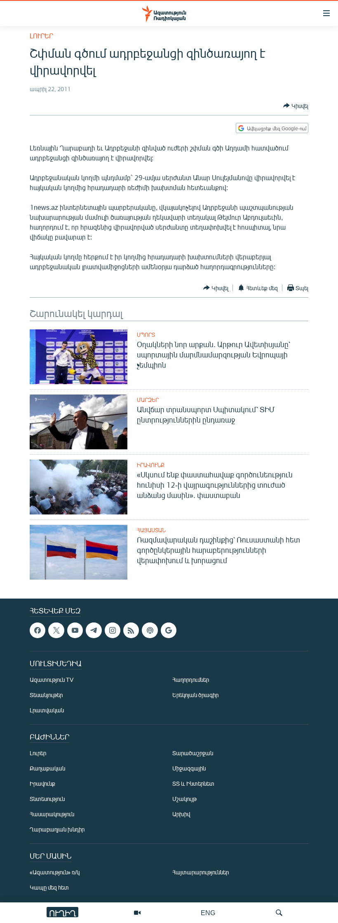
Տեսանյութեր (46, 695)
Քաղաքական (47, 768)
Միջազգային (189, 768)
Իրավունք (150, 465)
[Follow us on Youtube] (75, 630)
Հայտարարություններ (200, 872)
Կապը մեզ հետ (49, 887)
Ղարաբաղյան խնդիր (57, 829)
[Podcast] (149, 630)
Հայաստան (151, 530)
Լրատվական (47, 710)
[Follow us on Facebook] (37, 630)
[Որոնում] (279, 912)
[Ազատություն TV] (137, 912)
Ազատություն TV (51, 679)
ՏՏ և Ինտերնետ (193, 783)
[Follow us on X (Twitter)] (56, 630)
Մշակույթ (184, 799)
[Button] (295, 105)
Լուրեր (41, 36)
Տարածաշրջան (192, 753)
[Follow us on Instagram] (112, 630)
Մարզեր (148, 400)
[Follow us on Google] (168, 630)
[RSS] (131, 630)
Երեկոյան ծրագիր (195, 695)
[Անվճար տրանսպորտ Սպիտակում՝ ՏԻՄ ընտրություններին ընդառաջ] (78, 422)
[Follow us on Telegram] (93, 630)
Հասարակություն (52, 814)
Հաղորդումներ (190, 679)
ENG (208, 912)
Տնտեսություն (47, 799)
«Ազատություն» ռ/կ (55, 872)
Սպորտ (146, 334)
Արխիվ (181, 814)
